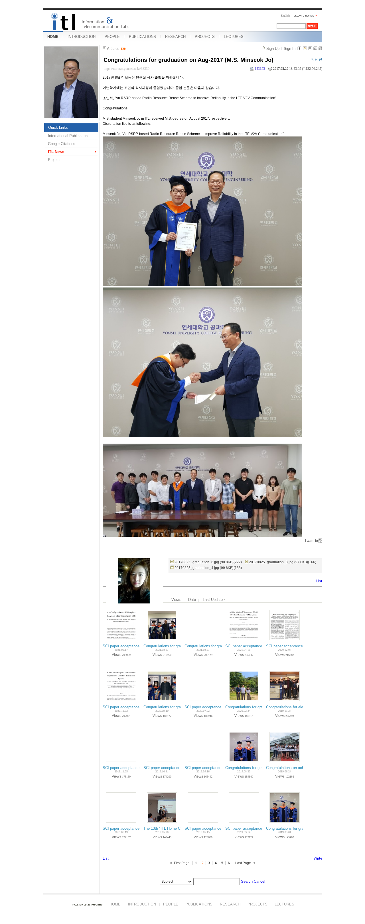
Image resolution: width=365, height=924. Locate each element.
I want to (311, 541)
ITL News (56, 152)
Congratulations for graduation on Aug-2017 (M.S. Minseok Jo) (188, 60)
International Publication (68, 136)
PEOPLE (112, 36)
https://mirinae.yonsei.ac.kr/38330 (126, 69)
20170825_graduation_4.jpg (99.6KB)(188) (208, 568)
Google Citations (61, 144)
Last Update (213, 599)
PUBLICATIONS (142, 36)
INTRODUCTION (82, 36)
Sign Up (272, 48)
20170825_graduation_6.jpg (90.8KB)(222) (208, 562)
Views (176, 599)
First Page (182, 863)
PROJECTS (205, 36)
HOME (52, 36)
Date (192, 599)
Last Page (243, 863)
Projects (55, 160)
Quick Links (58, 127)
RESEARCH (175, 36)
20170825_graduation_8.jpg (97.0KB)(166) (282, 562)
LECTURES (234, 36)
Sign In (289, 48)
